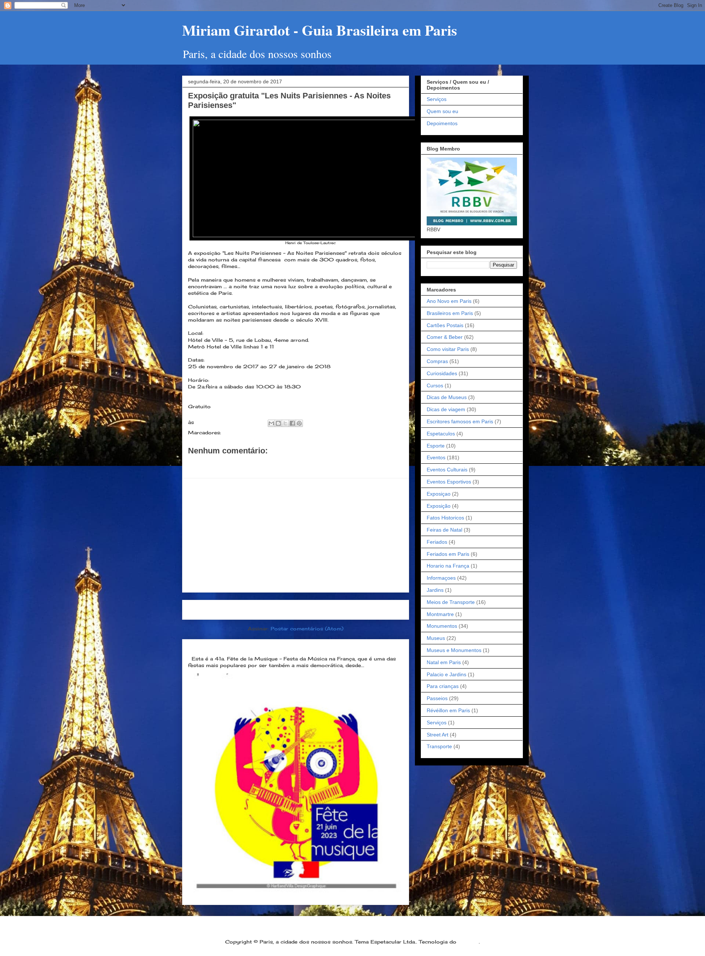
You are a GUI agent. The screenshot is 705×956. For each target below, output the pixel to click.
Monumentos (442, 626)
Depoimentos (442, 123)
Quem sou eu (442, 111)
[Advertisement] (295, 535)
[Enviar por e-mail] (271, 423)
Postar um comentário (227, 464)
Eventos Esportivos (449, 482)
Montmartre (440, 614)
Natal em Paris (444, 662)
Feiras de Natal (444, 530)
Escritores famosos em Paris (460, 421)
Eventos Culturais (447, 469)
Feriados (437, 542)
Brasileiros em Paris (450, 313)
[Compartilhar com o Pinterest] (299, 423)
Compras (437, 361)
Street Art (437, 735)
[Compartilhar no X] (285, 423)
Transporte (439, 746)
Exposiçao (439, 494)
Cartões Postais (445, 325)
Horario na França (448, 566)
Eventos (233, 432)
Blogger (468, 942)
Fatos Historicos (445, 518)
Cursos (435, 385)
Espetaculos (441, 434)
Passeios (437, 698)
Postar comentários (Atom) (307, 628)
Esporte (436, 446)
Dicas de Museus (447, 397)
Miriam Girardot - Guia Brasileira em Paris (319, 30)
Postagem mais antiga (367, 609)
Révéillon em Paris (448, 710)
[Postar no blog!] (278, 423)
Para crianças (443, 686)
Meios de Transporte (451, 602)
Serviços (436, 99)
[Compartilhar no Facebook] (292, 423)
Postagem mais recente (225, 609)
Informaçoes (441, 578)
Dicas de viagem (446, 409)
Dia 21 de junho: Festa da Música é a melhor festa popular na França (289, 646)
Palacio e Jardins (446, 674)
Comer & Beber (445, 337)
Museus (436, 638)
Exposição (439, 506)
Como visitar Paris (448, 349)
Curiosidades (442, 373)
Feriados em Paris (448, 554)
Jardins (435, 590)
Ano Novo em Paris (449, 301)
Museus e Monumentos (454, 650)
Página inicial (297, 609)
